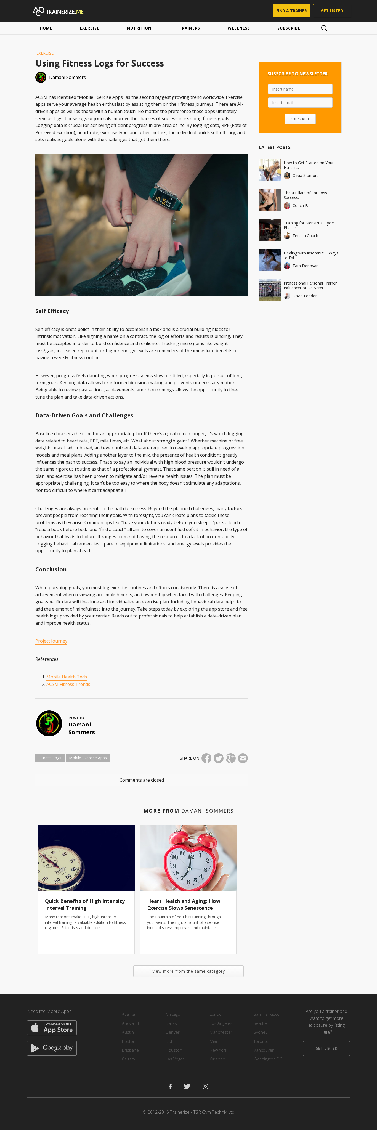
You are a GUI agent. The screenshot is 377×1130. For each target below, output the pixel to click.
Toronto (261, 1041)
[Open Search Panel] (324, 28)
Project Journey (51, 641)
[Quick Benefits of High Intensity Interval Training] (86, 858)
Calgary (128, 1059)
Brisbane (130, 1050)
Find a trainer (291, 10)
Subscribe (288, 28)
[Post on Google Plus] (231, 758)
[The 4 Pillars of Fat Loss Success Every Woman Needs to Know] (270, 200)
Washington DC (268, 1059)
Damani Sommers (81, 728)
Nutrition (139, 28)
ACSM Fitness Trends (68, 684)
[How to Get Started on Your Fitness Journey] (270, 170)
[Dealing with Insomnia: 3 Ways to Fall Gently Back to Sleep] (270, 260)
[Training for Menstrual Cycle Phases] (270, 230)
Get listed (332, 10)
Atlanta (128, 1014)
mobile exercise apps (88, 757)
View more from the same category (188, 971)
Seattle (260, 1023)
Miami (215, 1041)
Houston (174, 1050)
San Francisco (267, 1014)
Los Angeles (221, 1023)
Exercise (89, 28)
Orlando (217, 1059)
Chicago (173, 1014)
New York (218, 1050)
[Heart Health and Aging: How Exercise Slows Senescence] (188, 858)
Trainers (189, 28)
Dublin (172, 1041)
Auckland (130, 1023)
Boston (129, 1041)
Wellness (239, 28)
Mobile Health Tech (66, 677)
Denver (173, 1032)
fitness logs (50, 757)
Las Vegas (175, 1059)
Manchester (221, 1032)
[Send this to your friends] (243, 758)
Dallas (171, 1023)
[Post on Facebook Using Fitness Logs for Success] (206, 758)
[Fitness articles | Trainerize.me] (63, 11)
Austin (128, 1032)
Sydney (260, 1032)
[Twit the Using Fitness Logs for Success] (219, 758)
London (217, 1014)
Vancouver (264, 1050)
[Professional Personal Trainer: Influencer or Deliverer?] (270, 290)
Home (46, 28)
